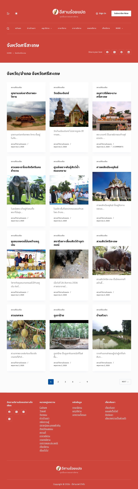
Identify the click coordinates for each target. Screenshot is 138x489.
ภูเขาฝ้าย (59, 315)
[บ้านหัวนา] (111, 334)
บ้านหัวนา (101, 315)
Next (124, 381)
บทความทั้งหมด (79, 415)
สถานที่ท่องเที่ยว (16, 87)
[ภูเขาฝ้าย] (69, 334)
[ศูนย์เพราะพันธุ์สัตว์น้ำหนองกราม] (69, 189)
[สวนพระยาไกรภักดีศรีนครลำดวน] (26, 189)
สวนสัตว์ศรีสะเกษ (106, 241)
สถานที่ (43, 433)
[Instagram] (23, 411)
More (118, 28)
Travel (43, 411)
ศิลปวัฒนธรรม (46, 429)
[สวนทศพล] (26, 334)
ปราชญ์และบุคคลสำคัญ (50, 425)
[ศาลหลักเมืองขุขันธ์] (111, 186)
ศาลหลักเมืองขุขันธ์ (107, 167)
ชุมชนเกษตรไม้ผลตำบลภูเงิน (25, 243)
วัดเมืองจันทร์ (61, 93)
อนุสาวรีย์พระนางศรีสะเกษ (106, 95)
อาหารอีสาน (76, 28)
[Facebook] (107, 52)
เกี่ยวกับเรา (110, 408)
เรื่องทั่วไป (44, 450)
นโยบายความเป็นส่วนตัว (115, 418)
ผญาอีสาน (45, 28)
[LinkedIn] (128, 52)
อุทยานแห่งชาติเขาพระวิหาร (24, 95)
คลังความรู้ (44, 422)
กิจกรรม (43, 415)
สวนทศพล (17, 315)
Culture (43, 408)
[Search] (8, 28)
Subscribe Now (121, 13)
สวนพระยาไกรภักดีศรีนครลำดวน (26, 169)
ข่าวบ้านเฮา (31, 28)
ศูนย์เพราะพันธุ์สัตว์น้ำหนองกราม (66, 169)
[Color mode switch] (16, 13)
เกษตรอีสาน (91, 28)
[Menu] (8, 13)
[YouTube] (9, 419)
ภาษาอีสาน (62, 28)
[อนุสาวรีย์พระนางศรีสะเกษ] (111, 115)
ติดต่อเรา (109, 415)
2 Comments (118, 147)
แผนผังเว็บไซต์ (111, 411)
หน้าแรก (18, 28)
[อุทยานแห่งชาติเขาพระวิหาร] (26, 115)
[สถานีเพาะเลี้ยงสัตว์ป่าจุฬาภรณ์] (69, 264)
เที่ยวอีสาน (106, 28)
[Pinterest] (121, 52)
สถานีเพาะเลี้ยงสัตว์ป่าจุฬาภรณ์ (69, 243)
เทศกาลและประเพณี (49, 443)
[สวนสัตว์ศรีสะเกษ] (111, 260)
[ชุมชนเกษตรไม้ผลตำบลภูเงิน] (26, 264)
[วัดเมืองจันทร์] (69, 112)
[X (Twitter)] (114, 52)
